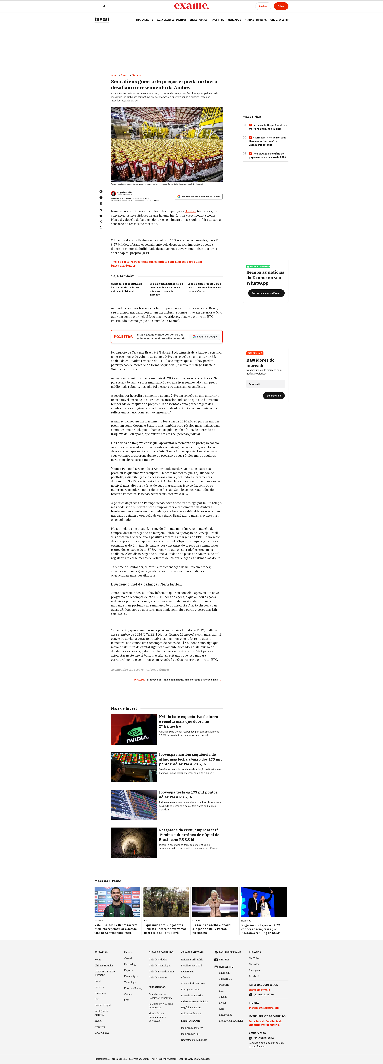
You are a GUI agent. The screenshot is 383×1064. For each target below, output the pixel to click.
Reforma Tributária (192, 959)
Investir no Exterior (192, 995)
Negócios (100, 1026)
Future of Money (133, 988)
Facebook (254, 976)
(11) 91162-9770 (264, 994)
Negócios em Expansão (194, 1039)
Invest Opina (198, 19)
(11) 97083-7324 (264, 1038)
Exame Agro (131, 976)
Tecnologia (130, 982)
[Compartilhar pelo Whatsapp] (101, 192)
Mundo (128, 952)
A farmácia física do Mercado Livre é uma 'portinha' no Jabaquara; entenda (267, 141)
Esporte (128, 970)
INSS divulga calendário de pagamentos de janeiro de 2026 (267, 155)
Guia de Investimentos (172, 19)
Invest (102, 19)
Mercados (234, 19)
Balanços (163, 669)
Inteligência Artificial (101, 1013)
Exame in (224, 972)
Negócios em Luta (191, 1007)
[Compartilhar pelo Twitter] (101, 216)
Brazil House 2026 (191, 965)
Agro (221, 1008)
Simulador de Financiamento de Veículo (157, 1017)
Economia (100, 993)
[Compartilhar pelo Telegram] (101, 210)
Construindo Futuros (193, 983)
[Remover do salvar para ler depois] (101, 228)
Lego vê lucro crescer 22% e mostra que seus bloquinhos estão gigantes (204, 287)
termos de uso (119, 1059)
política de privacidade (164, 1059)
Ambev (150, 669)
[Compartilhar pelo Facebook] (101, 198)
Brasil (98, 981)
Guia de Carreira (158, 977)
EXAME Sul (187, 971)
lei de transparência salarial (194, 1059)
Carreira (99, 987)
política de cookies (139, 1059)
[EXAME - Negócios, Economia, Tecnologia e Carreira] (191, 6)
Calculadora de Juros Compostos (161, 1005)
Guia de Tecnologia (160, 965)
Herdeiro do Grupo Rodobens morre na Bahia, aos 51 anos (268, 127)
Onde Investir (279, 19)
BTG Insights (144, 19)
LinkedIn (254, 964)
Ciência (128, 994)
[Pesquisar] (104, 6)
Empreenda (225, 1014)
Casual (128, 958)
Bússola (185, 977)
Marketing (130, 964)
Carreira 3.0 (225, 978)
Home (113, 75)
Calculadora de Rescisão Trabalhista (161, 996)
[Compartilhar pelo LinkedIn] (101, 204)
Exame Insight (103, 1005)
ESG (97, 999)
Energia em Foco (190, 989)
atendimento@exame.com (264, 1007)
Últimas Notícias (104, 965)
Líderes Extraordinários (194, 1001)
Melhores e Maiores (192, 1027)
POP (126, 1000)
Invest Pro (217, 19)
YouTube (254, 958)
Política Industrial (191, 1013)
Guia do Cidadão (158, 959)
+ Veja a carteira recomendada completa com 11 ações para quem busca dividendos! (156, 263)
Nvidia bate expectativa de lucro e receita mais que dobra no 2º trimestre (126, 287)
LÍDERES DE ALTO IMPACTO (105, 973)
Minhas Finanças (256, 19)
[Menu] (97, 6)
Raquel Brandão (124, 192)
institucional (102, 1059)
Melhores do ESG (190, 1033)
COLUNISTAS (102, 1032)
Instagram (255, 970)
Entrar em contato (259, 989)
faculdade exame (230, 952)
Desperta (224, 984)
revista (224, 959)
